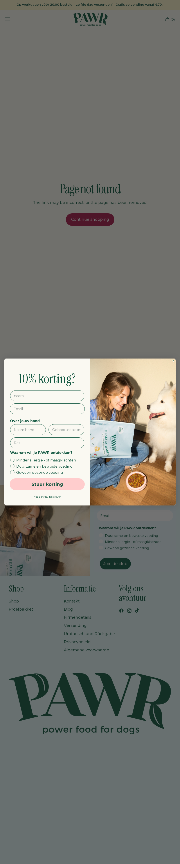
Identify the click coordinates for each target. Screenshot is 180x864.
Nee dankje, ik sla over (47, 496)
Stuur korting (47, 484)
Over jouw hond (25, 421)
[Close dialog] (173, 360)
